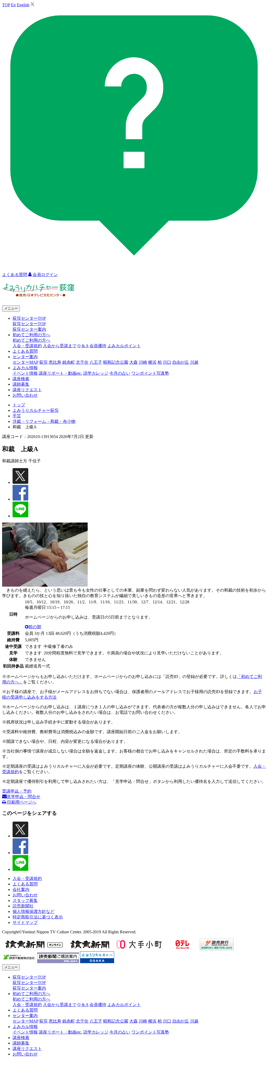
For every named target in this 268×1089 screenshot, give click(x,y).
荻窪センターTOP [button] (29, 318)
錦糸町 (68, 362)
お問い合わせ (25, 395)
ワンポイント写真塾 (150, 373)
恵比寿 (55, 362)
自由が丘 (180, 362)
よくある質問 (25, 351)
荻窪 (43, 362)
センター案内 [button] (25, 357)
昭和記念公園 (115, 362)
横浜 (152, 362)
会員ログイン (45, 274)
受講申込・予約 (16, 791)
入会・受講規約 (27, 346)
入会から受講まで (59, 346)
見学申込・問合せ (23, 796)
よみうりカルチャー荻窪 (36, 410)
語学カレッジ (95, 373)
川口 (167, 362)
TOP (6, 5)
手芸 (17, 416)
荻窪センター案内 (29, 329)
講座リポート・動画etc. (60, 373)
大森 (133, 362)
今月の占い (119, 373)
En (13, 5)
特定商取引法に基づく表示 (38, 917)
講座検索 (21, 379)
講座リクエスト (27, 390)
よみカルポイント (124, 346)
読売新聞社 (23, 906)
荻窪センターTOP (29, 324)
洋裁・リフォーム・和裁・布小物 (44, 421)
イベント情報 (25, 373)
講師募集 (21, 384)
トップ (19, 405)
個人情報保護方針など (33, 911)
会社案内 (21, 889)
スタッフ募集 (25, 900)
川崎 (143, 362)
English (23, 5)
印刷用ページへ (21, 802)
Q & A (82, 346)
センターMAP (25, 362)
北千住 (82, 362)
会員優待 (98, 346)
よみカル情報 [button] (25, 368)
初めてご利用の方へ (31, 340)
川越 (194, 362)
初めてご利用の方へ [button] (31, 335)
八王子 (96, 362)
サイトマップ (25, 922)
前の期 (35, 627)
